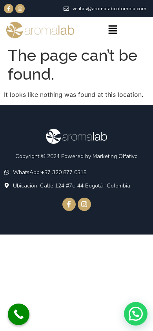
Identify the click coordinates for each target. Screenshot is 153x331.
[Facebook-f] (8, 8)
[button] (112, 30)
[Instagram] (20, 8)
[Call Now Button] (18, 314)
